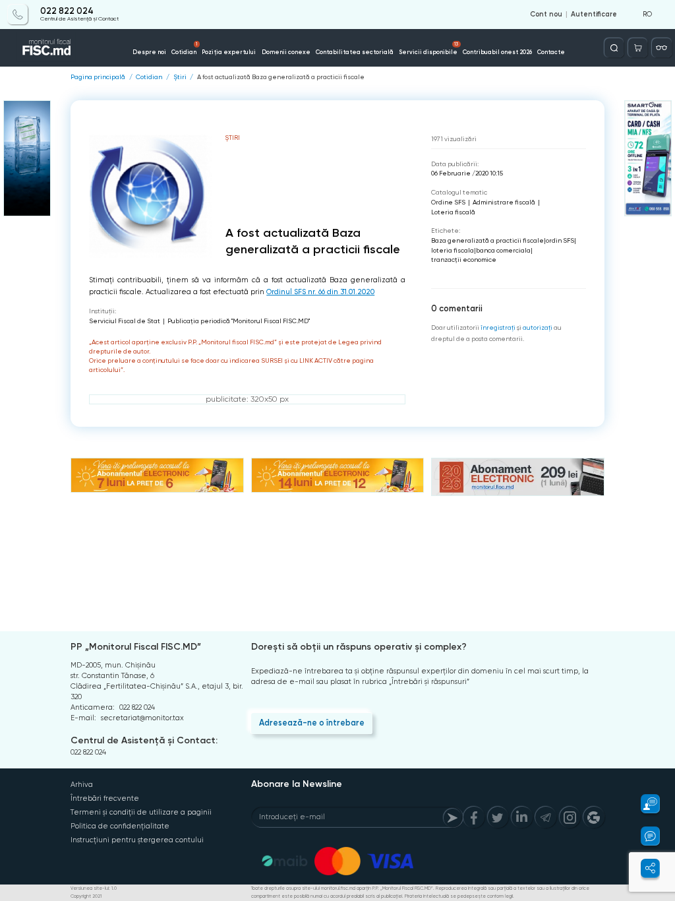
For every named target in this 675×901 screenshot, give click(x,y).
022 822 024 (67, 11)
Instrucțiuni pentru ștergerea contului (137, 840)
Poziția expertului (229, 51)
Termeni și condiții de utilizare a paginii (141, 812)
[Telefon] (17, 14)
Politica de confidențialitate (120, 826)
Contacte (551, 51)
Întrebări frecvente (105, 798)
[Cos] (637, 47)
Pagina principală (98, 77)
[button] (644, 804)
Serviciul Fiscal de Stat (124, 321)
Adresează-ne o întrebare (312, 723)
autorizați (537, 327)
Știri (180, 77)
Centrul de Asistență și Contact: (144, 740)
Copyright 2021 (86, 896)
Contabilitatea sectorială (355, 51)
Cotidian (184, 48)
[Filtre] (661, 47)
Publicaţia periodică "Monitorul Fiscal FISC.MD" (238, 321)
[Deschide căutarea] (614, 47)
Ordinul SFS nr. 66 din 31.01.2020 (320, 292)
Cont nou (546, 14)
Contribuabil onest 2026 (497, 51)
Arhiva (82, 784)
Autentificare (594, 14)
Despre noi (149, 51)
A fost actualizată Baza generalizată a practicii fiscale (281, 77)
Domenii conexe (286, 51)
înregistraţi (498, 327)
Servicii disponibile (428, 48)
